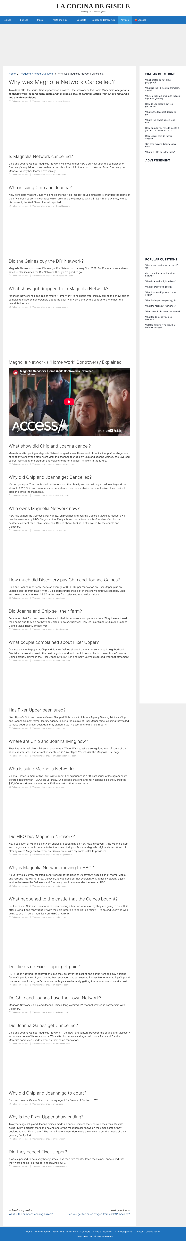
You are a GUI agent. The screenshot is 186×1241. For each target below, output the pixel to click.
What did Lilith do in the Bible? (160, 152)
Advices (125, 19)
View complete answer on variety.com (49, 175)
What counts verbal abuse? (158, 286)
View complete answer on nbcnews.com (50, 307)
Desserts (81, 19)
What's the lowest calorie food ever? (160, 121)
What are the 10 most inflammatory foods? (162, 89)
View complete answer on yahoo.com (48, 728)
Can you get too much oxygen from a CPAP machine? (98, 1214)
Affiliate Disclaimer (102, 1231)
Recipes (7, 19)
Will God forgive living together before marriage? (160, 326)
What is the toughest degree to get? (160, 113)
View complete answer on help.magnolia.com (52, 855)
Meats (40, 19)
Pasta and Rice (60, 19)
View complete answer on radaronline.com (51, 1044)
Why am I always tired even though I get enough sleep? (162, 97)
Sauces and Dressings (103, 19)
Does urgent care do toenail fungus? (158, 137)
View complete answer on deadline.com (49, 1166)
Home (12, 73)
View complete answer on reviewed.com (50, 1012)
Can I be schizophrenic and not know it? (160, 274)
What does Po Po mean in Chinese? (162, 311)
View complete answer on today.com (48, 787)
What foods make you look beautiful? (158, 318)
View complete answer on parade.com (49, 598)
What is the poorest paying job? (161, 300)
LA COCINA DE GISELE (93, 6)
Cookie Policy (153, 1231)
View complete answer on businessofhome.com (53, 464)
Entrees (24, 19)
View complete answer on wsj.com (47, 1104)
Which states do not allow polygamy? (158, 81)
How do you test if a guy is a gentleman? (159, 105)
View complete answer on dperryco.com (50, 985)
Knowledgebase (123, 1231)
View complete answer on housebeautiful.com (52, 276)
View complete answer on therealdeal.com (51, 206)
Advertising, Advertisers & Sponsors (71, 1231)
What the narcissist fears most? (160, 306)
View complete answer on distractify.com (50, 495)
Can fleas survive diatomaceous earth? (160, 145)
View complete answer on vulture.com (49, 530)
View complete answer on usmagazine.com (51, 101)
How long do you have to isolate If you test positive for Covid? (162, 129)
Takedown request (20, 101)
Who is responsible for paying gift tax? (161, 266)
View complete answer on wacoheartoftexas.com (54, 756)
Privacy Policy (42, 1231)
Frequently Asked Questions (36, 73)
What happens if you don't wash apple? (161, 293)
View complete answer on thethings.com (50, 629)
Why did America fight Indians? (160, 281)
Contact (139, 1231)
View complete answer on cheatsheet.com (51, 661)
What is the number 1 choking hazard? (31, 1214)
